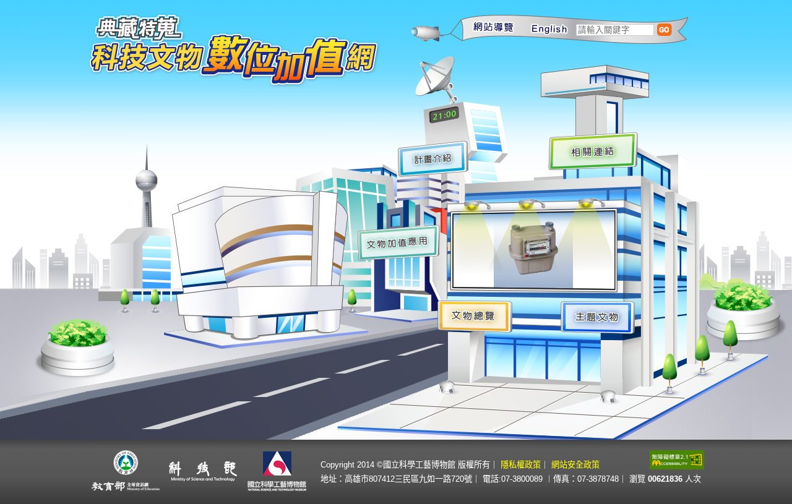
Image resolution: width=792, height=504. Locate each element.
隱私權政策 (521, 464)
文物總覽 (474, 316)
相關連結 (594, 152)
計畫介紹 (432, 159)
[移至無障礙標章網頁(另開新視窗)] (677, 466)
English (542, 28)
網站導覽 (486, 28)
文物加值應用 (396, 243)
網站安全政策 (575, 464)
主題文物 (599, 316)
